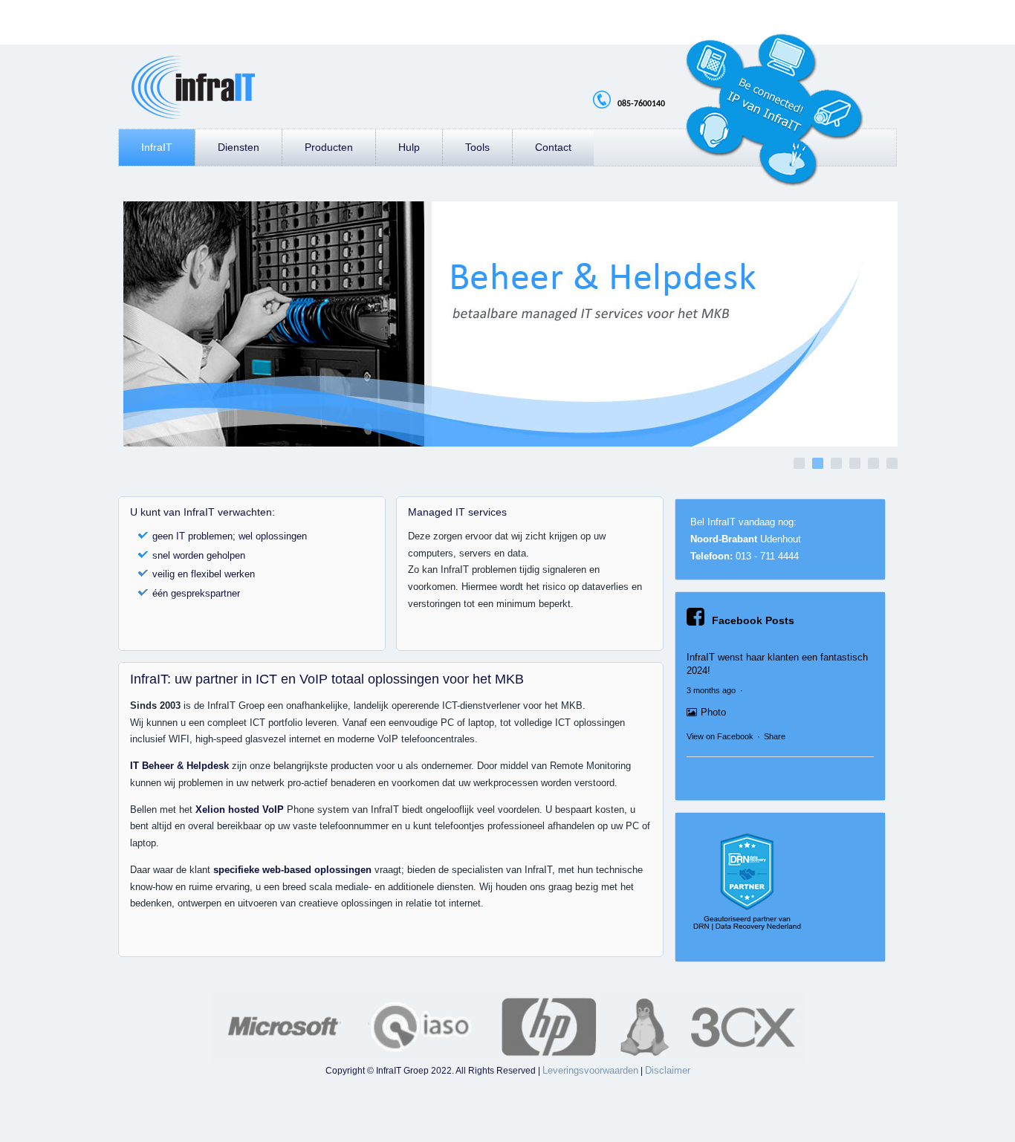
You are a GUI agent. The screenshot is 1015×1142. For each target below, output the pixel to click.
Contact (553, 147)
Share (774, 736)
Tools (477, 147)
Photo (713, 712)
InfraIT (156, 147)
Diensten (238, 147)
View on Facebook (720, 736)
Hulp (409, 147)
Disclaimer (667, 1070)
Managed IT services (457, 512)
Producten (329, 147)
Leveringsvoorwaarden (590, 1070)
